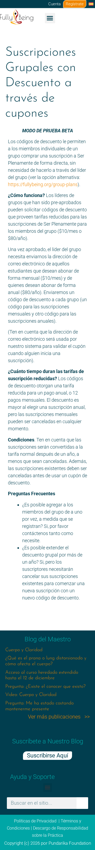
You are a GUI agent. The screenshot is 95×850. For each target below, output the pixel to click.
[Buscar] (82, 803)
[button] (50, 18)
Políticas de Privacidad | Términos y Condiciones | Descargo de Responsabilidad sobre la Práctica (47, 828)
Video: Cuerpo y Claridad (30, 695)
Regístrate (75, 4)
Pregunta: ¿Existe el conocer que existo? (45, 686)
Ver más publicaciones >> (59, 716)
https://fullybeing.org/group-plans (43, 184)
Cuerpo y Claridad (23, 650)
